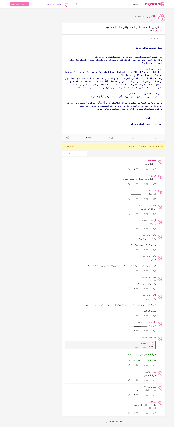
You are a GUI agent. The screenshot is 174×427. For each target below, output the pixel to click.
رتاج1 (154, 372)
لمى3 (154, 190)
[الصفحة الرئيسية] (154, 4)
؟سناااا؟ (153, 402)
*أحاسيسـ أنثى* (150, 322)
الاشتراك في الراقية (54, 4)
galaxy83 (152, 161)
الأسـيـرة (152, 235)
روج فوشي (152, 387)
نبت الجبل (152, 277)
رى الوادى (152, 337)
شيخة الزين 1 (151, 205)
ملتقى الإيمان (157, 30)
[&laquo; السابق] (84, 153)
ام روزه (153, 175)
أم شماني (152, 220)
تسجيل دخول (70, 146)
